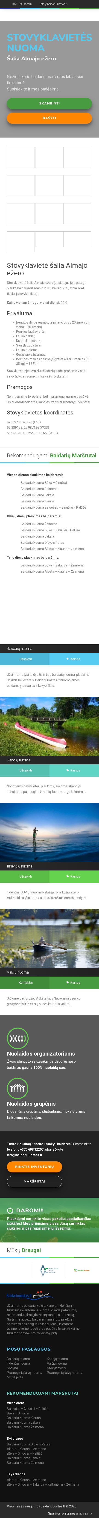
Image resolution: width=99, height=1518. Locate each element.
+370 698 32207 (22, 4)
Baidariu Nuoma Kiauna (24, 1418)
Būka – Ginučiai (18, 1413)
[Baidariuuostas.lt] (28, 15)
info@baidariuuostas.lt (53, 4)
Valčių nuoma (57, 1363)
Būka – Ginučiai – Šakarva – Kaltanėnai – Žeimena (43, 1484)
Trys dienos (16, 1474)
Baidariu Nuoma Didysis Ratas (28, 1444)
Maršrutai (34, 1181)
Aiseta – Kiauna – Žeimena (26, 1449)
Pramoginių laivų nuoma (24, 1372)
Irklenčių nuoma (18, 1363)
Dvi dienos (15, 1438)
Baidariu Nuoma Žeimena (25, 1427)
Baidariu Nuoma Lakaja (23, 1422)
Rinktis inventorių (34, 1167)
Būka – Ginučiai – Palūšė (24, 1453)
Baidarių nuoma (18, 1359)
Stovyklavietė (56, 1368)
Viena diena (16, 1403)
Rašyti (49, 118)
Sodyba (12, 1368)
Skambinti (49, 103)
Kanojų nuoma (57, 1359)
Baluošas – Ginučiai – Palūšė (27, 1409)
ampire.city (83, 1513)
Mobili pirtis (15, 1377)
